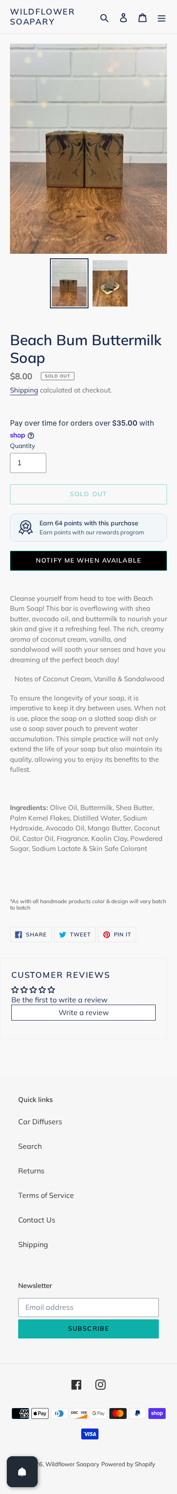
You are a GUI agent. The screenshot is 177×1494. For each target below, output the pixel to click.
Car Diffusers (40, 1121)
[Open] (22, 1471)
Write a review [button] (84, 1012)
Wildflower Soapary (42, 16)
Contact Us (36, 1219)
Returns (31, 1170)
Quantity (22, 446)
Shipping (24, 390)
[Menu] (161, 17)
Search (30, 1146)
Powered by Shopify (128, 1464)
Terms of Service (46, 1195)
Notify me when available (88, 560)
